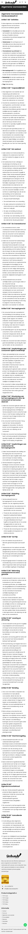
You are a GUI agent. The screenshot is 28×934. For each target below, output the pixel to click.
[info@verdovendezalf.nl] (3, 889)
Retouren (4, 919)
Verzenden (5, 921)
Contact (4, 911)
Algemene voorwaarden (8, 915)
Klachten (4, 923)
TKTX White (5, 902)
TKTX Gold (5, 896)
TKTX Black (5, 900)
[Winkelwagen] (25, 2)
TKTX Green (5, 898)
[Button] (20, 2)
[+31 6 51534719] (3, 886)
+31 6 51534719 (9, 886)
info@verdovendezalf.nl (11, 888)
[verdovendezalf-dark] (11, 2)
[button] (2, 2)
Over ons (4, 913)
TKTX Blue (5, 904)
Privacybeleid (5, 917)
